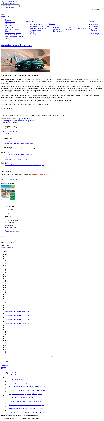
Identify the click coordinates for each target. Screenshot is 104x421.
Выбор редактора (11, 374)
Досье (7, 31)
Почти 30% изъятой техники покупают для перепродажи (24, 165)
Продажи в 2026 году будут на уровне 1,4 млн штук (27, 390)
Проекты (52, 24)
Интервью (8, 25)
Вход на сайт (5, 2)
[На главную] (7, 7)
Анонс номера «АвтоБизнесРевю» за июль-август (26, 405)
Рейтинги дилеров (36, 30)
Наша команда (96, 24)
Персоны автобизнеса (12, 29)
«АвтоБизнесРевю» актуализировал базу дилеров (26, 408)
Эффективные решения (13, 33)
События (8, 23)
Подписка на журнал (12, 231)
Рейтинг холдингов (57, 28)
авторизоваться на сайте (41, 174)
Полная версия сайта (8, 3)
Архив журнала (69, 28)
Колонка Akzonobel (12, 34)
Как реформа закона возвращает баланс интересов (26, 383)
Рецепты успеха (10, 27)
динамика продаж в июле (5, 366)
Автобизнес (5, 16)
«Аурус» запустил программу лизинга (18, 159)
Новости (8, 20)
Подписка (94, 26)
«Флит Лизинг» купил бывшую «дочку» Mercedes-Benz (24, 149)
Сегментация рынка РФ (38, 28)
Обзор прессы (10, 22)
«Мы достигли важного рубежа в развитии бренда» (27, 386)
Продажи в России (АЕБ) (38, 24)
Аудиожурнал (82, 28)
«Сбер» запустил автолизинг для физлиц (19, 143)
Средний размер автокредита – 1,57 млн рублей (25, 394)
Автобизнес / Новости (16, 45)
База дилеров (57, 31)
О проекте (90, 21)
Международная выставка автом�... (17, 311)
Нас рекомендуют (95, 33)
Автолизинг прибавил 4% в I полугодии (19, 154)
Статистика (29, 21)
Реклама (94, 28)
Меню (3, 14)
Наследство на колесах (17, 379)
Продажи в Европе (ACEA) (39, 26)
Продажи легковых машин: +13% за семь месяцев (26, 401)
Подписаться (25, 119)
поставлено (62, 95)
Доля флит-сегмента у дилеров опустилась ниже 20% (27, 412)
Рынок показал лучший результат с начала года (25, 397)
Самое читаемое (10, 372)
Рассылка (13, 2)
